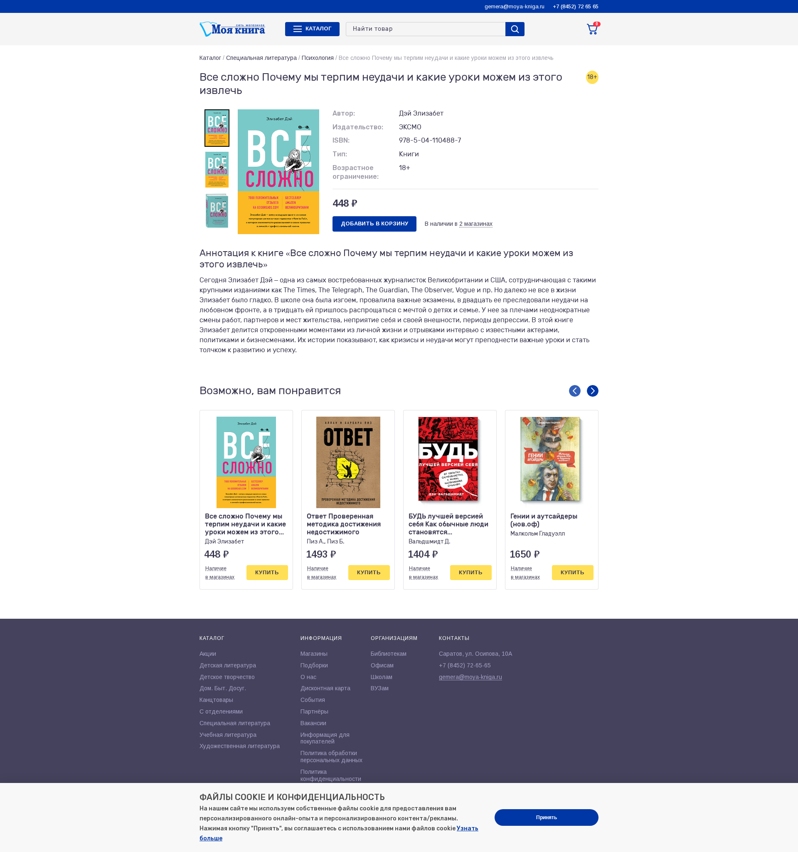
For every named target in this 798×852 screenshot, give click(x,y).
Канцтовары (216, 699)
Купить (267, 572)
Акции (208, 653)
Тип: (339, 154)
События (312, 699)
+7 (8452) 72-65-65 (465, 665)
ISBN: (341, 140)
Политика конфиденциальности (330, 775)
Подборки (314, 665)
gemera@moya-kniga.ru (514, 6)
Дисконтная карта (325, 688)
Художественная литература (240, 746)
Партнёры (314, 711)
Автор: (343, 113)
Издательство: (357, 127)
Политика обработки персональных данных (331, 756)
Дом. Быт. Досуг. (223, 688)
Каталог (210, 57)
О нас (308, 677)
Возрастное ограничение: (355, 172)
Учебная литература (228, 734)
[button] (575, 391)
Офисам (382, 665)
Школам (381, 677)
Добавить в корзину (374, 223)
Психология (318, 57)
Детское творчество (227, 677)
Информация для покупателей (325, 738)
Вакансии (313, 723)
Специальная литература (261, 57)
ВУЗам (380, 688)
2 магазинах (476, 223)
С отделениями (221, 711)
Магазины (314, 653)
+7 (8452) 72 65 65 (575, 6)
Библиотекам (388, 653)
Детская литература (228, 665)
